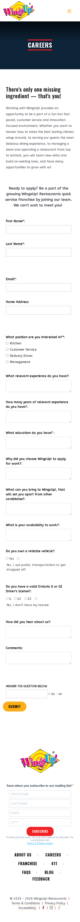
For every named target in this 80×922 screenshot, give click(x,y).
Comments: (14, 648)
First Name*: (15, 221)
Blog (49, 872)
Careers (53, 854)
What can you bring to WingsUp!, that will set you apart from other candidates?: (35, 494)
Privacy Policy (55, 903)
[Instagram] (51, 908)
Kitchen (15, 343)
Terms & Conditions (25, 903)
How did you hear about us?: (28, 622)
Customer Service (23, 349)
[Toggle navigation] (69, 10)
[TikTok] (59, 908)
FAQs (26, 872)
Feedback (41, 878)
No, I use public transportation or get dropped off (36, 567)
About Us (22, 854)
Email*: (11, 279)
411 (54, 863)
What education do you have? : (30, 433)
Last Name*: (15, 244)
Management (20, 362)
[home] (19, 10)
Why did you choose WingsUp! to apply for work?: (36, 461)
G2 (19, 599)
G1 (30, 599)
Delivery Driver (21, 356)
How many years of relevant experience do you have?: (37, 404)
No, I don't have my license (28, 605)
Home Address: (17, 302)
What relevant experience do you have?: (37, 376)
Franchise (27, 863)
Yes (11, 559)
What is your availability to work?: (32, 525)
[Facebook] (43, 908)
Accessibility (27, 908)
